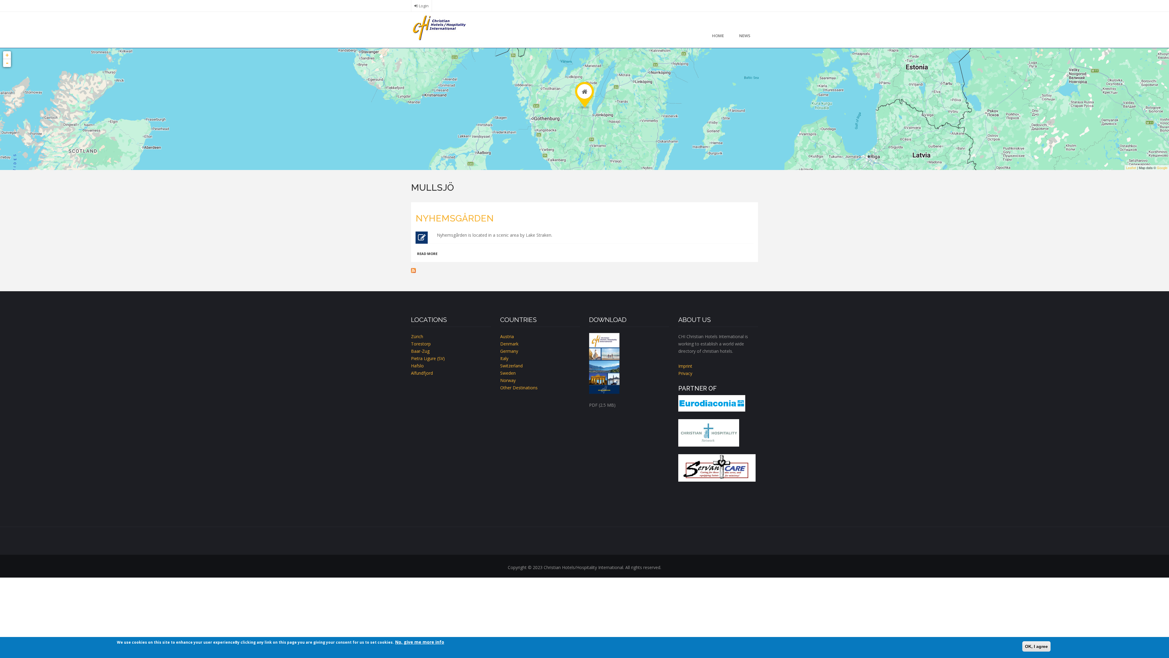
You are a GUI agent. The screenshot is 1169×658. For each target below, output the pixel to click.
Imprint (685, 366)
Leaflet (1131, 167)
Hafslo (417, 366)
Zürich (417, 336)
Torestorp (421, 344)
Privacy (685, 373)
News (744, 35)
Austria (507, 336)
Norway (508, 380)
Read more (427, 253)
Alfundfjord (422, 373)
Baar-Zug (420, 351)
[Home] (438, 27)
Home (718, 35)
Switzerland (511, 366)
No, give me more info (419, 642)
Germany (509, 351)
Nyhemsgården (455, 218)
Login (424, 6)
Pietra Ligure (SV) (428, 358)
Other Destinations (519, 388)
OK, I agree (1036, 646)
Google (1162, 167)
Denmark (509, 344)
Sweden (508, 373)
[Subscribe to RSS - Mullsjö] (584, 270)
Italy (504, 358)
